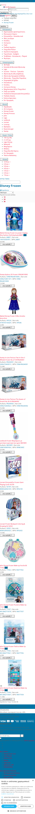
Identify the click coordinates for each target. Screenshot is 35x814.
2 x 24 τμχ (7, 140)
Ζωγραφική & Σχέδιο (11, 80)
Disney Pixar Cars (10, 754)
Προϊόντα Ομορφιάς (11, 52)
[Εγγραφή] (22, 735)
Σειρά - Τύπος (7, 135)
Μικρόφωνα (8, 147)
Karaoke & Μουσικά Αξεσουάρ (14, 67)
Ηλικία (4, 159)
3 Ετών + (7, 166)
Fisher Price (8, 758)
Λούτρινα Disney (10, 87)
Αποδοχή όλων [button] (9, 806)
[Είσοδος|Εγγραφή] (1, 7)
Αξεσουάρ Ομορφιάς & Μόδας (14, 76)
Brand (4, 104)
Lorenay (6, 125)
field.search (4, 9)
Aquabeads (8, 107)
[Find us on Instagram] (4, 748)
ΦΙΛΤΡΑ (3, 26)
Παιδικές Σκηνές (9, 96)
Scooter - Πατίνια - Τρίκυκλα (14, 71)
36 (4, 201)
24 (4, 199)
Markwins (7, 127)
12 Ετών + (7, 162)
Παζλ (5, 45)
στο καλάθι (6, 244)
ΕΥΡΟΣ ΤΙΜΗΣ (4, 179)
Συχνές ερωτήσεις (10, 775)
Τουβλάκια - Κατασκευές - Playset (15, 56)
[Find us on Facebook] (4, 743)
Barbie (6, 760)
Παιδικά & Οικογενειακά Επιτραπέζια (17, 94)
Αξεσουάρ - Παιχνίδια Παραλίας (15, 78)
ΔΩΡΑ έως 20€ (9, 765)
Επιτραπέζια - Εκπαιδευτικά (13, 36)
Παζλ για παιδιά (9, 91)
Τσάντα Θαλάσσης (10, 155)
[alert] (17, 796)
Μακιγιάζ (7, 144)
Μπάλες (6, 149)
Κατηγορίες (6, 29)
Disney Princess (9, 113)
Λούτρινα (7, 43)
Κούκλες (7, 41)
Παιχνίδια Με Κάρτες (11, 151)
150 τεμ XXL (8, 138)
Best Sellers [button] (4, 752)
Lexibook (7, 120)
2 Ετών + (7, 164)
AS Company (8, 109)
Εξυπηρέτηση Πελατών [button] (8, 771)
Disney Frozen (9, 111)
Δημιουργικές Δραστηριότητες (14, 32)
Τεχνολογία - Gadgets (11, 54)
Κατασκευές (8, 83)
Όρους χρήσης (29, 740)
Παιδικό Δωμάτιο (10, 47)
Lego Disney (8, 142)
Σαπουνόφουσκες (10, 98)
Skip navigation (5, 16)
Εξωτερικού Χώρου (10, 34)
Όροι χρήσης (8, 777)
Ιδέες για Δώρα (9, 38)
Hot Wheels (8, 756)
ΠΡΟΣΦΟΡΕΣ (8, 767)
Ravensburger (9, 129)
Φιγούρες (7, 58)
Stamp (6, 131)
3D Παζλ (7, 65)
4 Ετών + (7, 168)
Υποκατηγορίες (7, 62)
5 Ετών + (7, 171)
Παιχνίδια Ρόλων (10, 50)
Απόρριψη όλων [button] (25, 806)
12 (4, 197)
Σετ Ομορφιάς (9, 100)
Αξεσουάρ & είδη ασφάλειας (14, 74)
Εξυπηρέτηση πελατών (12, 773)
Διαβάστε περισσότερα (7, 794)
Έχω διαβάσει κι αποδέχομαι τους (17, 740)
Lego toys (7, 763)
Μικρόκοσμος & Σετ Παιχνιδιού (15, 89)
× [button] (33, 780)
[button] (17, 811)
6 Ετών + (7, 173)
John (5, 116)
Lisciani (6, 122)
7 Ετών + (7, 175)
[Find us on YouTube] (4, 746)
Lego (5, 69)
